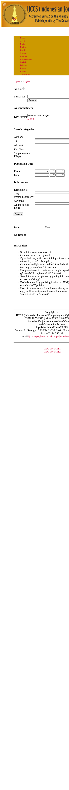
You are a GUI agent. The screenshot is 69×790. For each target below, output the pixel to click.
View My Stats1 (52, 348)
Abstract (18, 145)
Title (16, 141)
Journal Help (25, 74)
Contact (23, 71)
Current (23, 53)
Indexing (23, 65)
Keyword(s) (20, 116)
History (23, 68)
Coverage (19, 200)
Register (23, 47)
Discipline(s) (20, 189)
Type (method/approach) (24, 195)
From (17, 171)
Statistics (23, 62)
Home (22, 38)
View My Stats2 (52, 351)
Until (16, 175)
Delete (30, 118)
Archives (23, 56)
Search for (19, 96)
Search (22, 50)
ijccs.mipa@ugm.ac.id (40, 336)
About (22, 41)
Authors (18, 136)
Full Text (19, 149)
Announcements (26, 59)
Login (22, 44)
